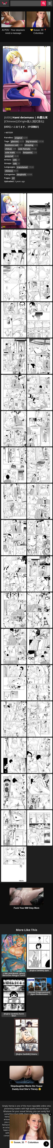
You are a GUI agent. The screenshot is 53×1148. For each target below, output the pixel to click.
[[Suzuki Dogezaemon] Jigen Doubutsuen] (39, 984)
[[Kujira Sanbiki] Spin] (39, 951)
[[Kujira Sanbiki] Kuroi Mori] (13, 995)
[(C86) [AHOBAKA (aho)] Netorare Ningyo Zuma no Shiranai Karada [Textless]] (13, 953)
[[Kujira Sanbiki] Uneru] (26, 1035)
